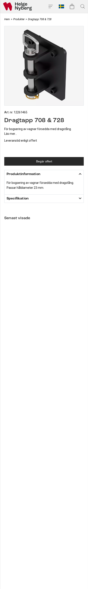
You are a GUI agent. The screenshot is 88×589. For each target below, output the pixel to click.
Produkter (19, 19)
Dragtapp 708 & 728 (39, 19)
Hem (7, 19)
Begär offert (44, 161)
